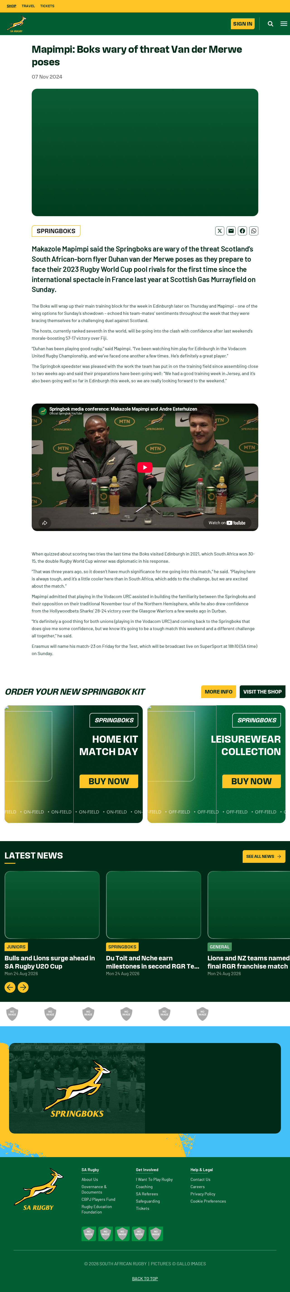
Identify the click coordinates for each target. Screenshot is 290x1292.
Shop (11, 6)
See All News (260, 856)
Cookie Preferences (208, 1201)
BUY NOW (109, 781)
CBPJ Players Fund (98, 1200)
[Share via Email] (231, 230)
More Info (218, 692)
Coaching (144, 1187)
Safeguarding (148, 1201)
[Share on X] (219, 230)
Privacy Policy (203, 1194)
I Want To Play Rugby (154, 1180)
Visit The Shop (262, 692)
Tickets (47, 6)
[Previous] (10, 987)
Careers (198, 1187)
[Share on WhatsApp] (253, 230)
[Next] (23, 987)
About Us (90, 1180)
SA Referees (147, 1194)
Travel (28, 6)
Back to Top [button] (145, 1279)
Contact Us (200, 1180)
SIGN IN (242, 24)
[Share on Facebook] (242, 230)
